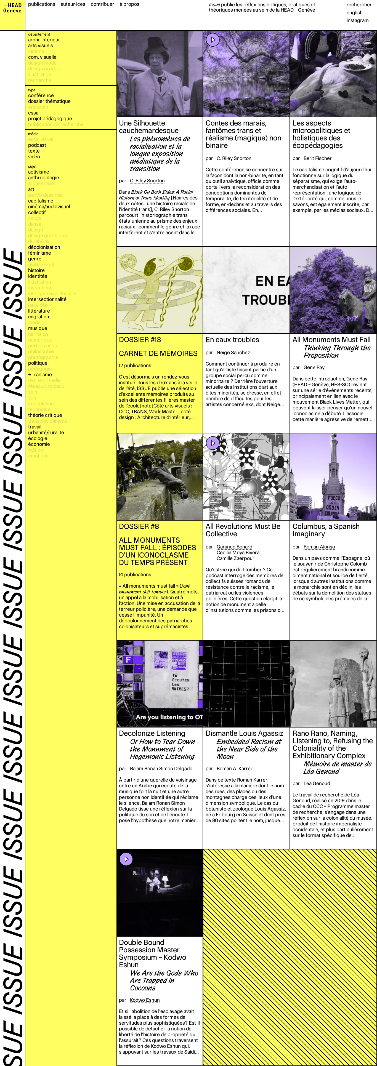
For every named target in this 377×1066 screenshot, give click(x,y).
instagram (358, 20)
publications (41, 4)
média (33, 134)
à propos (129, 4)
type (32, 90)
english (355, 12)
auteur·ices (73, 4)
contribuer (102, 4)
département (39, 34)
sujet (32, 166)
